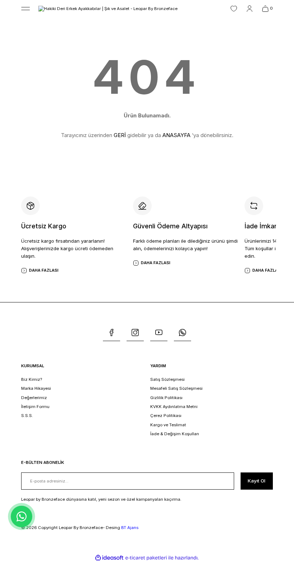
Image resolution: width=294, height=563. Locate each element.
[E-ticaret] (146, 558)
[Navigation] (25, 8)
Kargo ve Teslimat (168, 424)
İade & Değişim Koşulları (174, 433)
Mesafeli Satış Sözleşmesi (176, 388)
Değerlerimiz (34, 397)
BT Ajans (129, 527)
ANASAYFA (176, 135)
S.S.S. (27, 415)
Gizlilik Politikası (166, 397)
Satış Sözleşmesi (167, 379)
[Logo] (107, 8)
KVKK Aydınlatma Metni (174, 406)
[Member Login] (249, 8)
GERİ (120, 135)
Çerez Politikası (165, 415)
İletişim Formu (35, 406)
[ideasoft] (109, 558)
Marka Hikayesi (36, 388)
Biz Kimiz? (31, 379)
